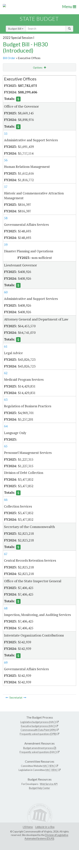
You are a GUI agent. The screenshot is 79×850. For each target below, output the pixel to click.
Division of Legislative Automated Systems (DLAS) (46, 836)
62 (5, 373)
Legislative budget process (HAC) (38, 722)
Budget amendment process (38, 748)
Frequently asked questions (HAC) (38, 752)
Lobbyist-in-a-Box (44, 826)
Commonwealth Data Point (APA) (38, 729)
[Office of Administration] (25, 697)
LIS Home (28, 826)
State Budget (39, 19)
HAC (45, 765)
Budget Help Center (39, 788)
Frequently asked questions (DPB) (38, 733)
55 (5, 133)
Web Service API (49, 784)
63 (5, 399)
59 (5, 244)
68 (5, 608)
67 (5, 554)
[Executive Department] (7, 697)
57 (5, 186)
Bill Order (9, 58)
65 (5, 446)
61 (5, 346)
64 (5, 426)
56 (5, 160)
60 (5, 292)
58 (5, 218)
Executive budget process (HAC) (38, 726)
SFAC (52, 765)
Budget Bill (15, 28)
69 (5, 662)
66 (5, 499)
